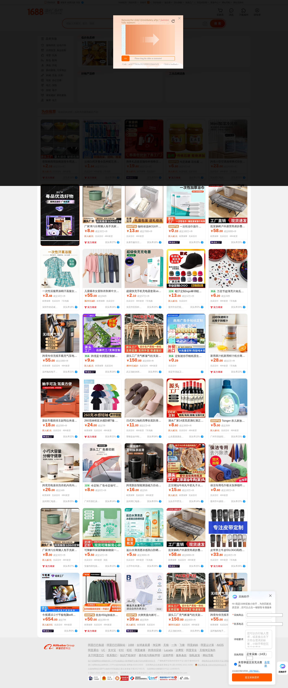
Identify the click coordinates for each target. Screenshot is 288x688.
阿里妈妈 (192, 645)
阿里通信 (93, 650)
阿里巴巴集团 (96, 645)
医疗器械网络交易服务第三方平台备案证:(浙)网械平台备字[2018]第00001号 (121, 661)
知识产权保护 (128, 655)
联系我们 (112, 655)
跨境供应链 (154, 650)
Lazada (168, 650)
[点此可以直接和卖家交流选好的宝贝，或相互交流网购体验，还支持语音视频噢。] (118, 242)
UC (103, 650)
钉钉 (121, 650)
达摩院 (180, 650)
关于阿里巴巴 (96, 655)
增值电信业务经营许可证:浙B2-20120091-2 (221, 661)
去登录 (267, 664)
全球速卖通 (143, 645)
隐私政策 (194, 655)
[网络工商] (107, 678)
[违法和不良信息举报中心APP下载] (168, 678)
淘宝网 (157, 645)
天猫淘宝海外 (208, 650)
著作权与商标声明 (149, 655)
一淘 (174, 645)
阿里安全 (191, 650)
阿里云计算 (207, 645)
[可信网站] (121, 678)
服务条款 (181, 655)
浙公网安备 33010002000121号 (212, 665)
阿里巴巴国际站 (116, 645)
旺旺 (129, 650)
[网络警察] (94, 678)
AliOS (220, 645)
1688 (131, 645)
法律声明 (168, 655)
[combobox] (249, 658)
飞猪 (182, 645)
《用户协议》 (254, 671)
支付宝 (112, 650)
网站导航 (208, 655)
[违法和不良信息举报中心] (144, 678)
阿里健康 (140, 650)
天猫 (166, 645)
